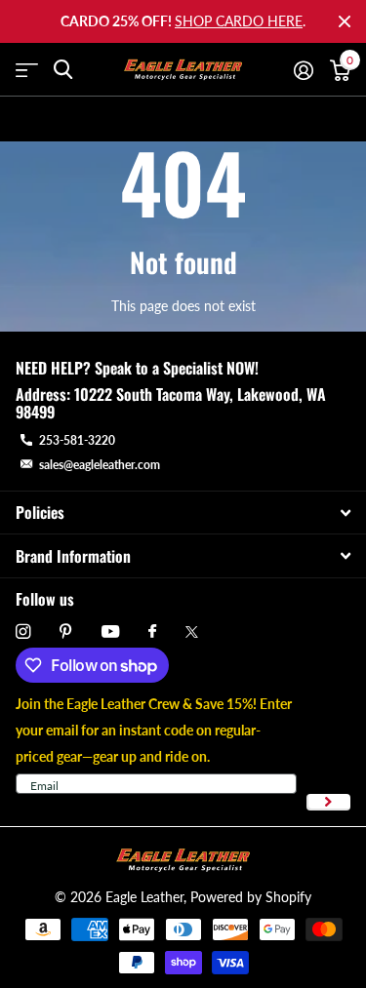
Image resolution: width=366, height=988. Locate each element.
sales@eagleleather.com (99, 464)
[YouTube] (110, 632)
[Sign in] (303, 70)
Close (344, 21)
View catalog (27, 69)
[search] (63, 70)
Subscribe (328, 802)
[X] (191, 632)
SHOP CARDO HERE (239, 21)
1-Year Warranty (193, 118)
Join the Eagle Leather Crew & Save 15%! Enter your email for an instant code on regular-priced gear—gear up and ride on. (154, 730)
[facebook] (152, 632)
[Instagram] (23, 631)
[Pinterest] (66, 631)
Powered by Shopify (250, 897)
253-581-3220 (77, 440)
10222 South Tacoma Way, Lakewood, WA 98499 (171, 402)
